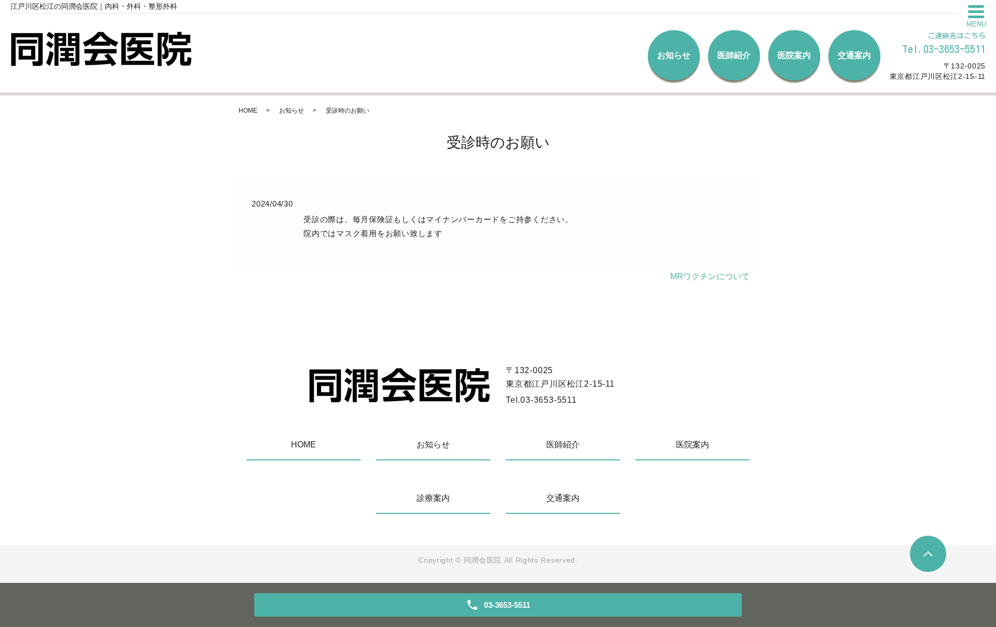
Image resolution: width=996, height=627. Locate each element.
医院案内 (794, 55)
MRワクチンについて (710, 276)
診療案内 (433, 498)
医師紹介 (734, 55)
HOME (248, 110)
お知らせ (673, 55)
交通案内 (854, 55)
